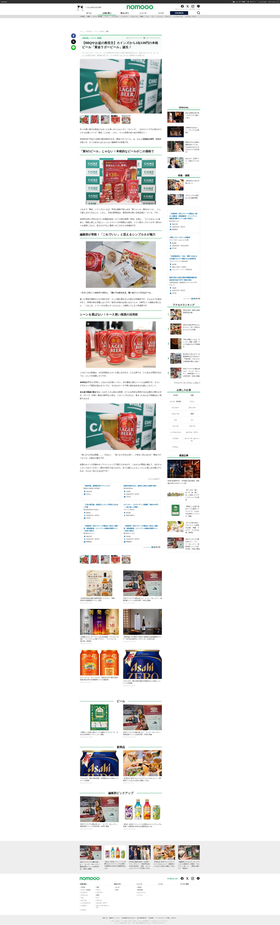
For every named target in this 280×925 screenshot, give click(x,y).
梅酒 (141, 16)
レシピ (161, 13)
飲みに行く (125, 13)
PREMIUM (179, 13)
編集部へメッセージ (114, 918)
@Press (174, 918)
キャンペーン (141, 892)
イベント (140, 895)
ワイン (107, 16)
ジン (153, 16)
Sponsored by (147, 547)
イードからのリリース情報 (162, 918)
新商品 (121, 747)
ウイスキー (115, 16)
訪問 (117, 890)
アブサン (83, 910)
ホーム (89, 13)
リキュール (134, 16)
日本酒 (82, 16)
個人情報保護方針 (142, 918)
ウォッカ (159, 16)
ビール (121, 701)
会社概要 (151, 918)
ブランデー (124, 16)
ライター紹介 (184, 884)
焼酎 (88, 16)
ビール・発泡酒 (97, 16)
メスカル (83, 905)
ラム (147, 16)
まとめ (117, 887)
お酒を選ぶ (107, 13)
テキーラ (168, 16)
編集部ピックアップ (121, 793)
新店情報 (140, 890)
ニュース (143, 13)
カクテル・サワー (191, 16)
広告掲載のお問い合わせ (128, 918)
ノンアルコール (178, 16)
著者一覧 (105, 918)
